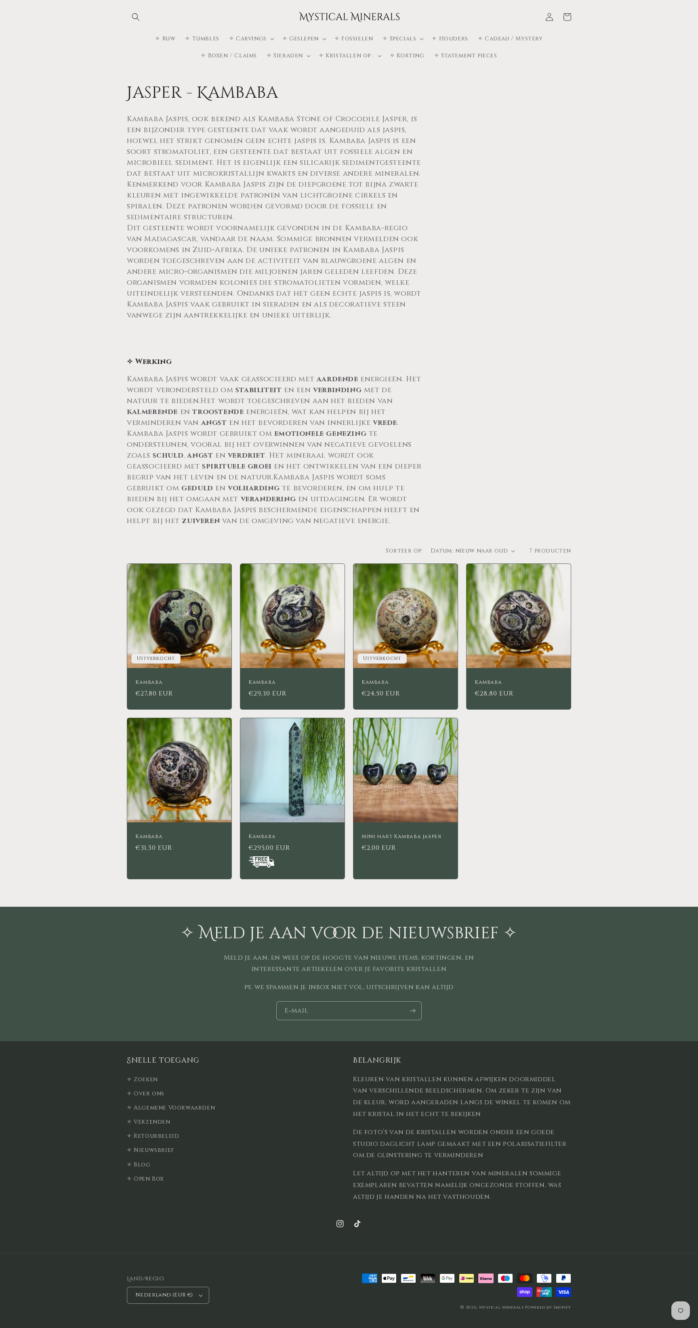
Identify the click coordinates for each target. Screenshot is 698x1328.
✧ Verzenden (148, 1122)
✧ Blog (139, 1164)
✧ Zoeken (142, 1079)
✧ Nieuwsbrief (150, 1150)
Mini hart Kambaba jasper (402, 836)
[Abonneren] (412, 1010)
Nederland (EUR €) (164, 1295)
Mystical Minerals (501, 1307)
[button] (136, 17)
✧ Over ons (145, 1093)
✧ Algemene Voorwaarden (171, 1108)
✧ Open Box (145, 1179)
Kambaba (148, 682)
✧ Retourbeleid (153, 1136)
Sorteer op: (404, 551)
